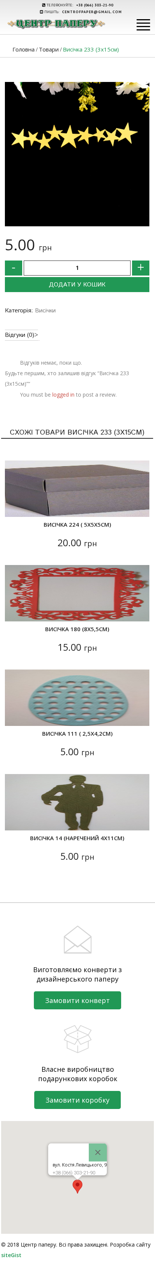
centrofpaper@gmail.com (92, 11)
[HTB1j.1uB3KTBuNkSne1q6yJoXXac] (77, 154)
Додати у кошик (77, 284)
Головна (23, 49)
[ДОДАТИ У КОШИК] (15, 506)
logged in (63, 394)
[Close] (98, 1152)
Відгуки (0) (19, 335)
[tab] (21, 335)
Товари (49, 49)
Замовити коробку (77, 1099)
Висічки (45, 310)
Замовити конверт (77, 1000)
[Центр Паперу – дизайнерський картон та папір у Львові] (56, 23)
